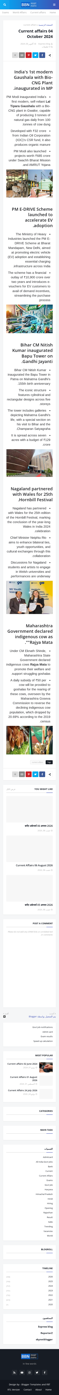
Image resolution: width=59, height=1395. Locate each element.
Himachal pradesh (44, 1194)
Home (53, 12)
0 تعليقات (46, 46)
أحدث (51, 1013)
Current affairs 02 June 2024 (22, 1063)
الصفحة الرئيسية (46, 24)
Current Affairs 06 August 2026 (34, 865)
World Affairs (20, 12)
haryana (49, 1189)
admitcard (48, 1157)
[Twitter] (35, 55)
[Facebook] (42, 55)
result (50, 1217)
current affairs (30, 24)
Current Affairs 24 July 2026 (22, 1090)
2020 (29, 1304)
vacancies (48, 1231)
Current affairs (38, 12)
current (49, 1171)
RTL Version (14, 1389)
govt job (49, 1185)
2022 (29, 1295)
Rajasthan (48, 1212)
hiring (50, 1203)
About (38, 1389)
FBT (48, 1384)
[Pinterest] (29, 55)
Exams (5, 12)
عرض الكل (11, 789)
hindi (50, 1198)
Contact (28, 1389)
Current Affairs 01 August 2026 (23, 1079)
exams (50, 1180)
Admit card (47, 1031)
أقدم (7, 1013)
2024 (29, 1285)
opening (49, 1208)
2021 (29, 1299)
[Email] (22, 55)
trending (48, 1226)
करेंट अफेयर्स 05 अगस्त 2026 (39, 905)
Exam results (47, 1036)
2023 (29, 1290)
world (50, 1235)
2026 (29, 1276)
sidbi (50, 1222)
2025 (29, 1281)
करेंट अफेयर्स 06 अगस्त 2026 (39, 826)
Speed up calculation (43, 1041)
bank (50, 1166)
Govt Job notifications (42, 1027)
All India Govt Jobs (44, 1161)
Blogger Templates (31, 1384)
